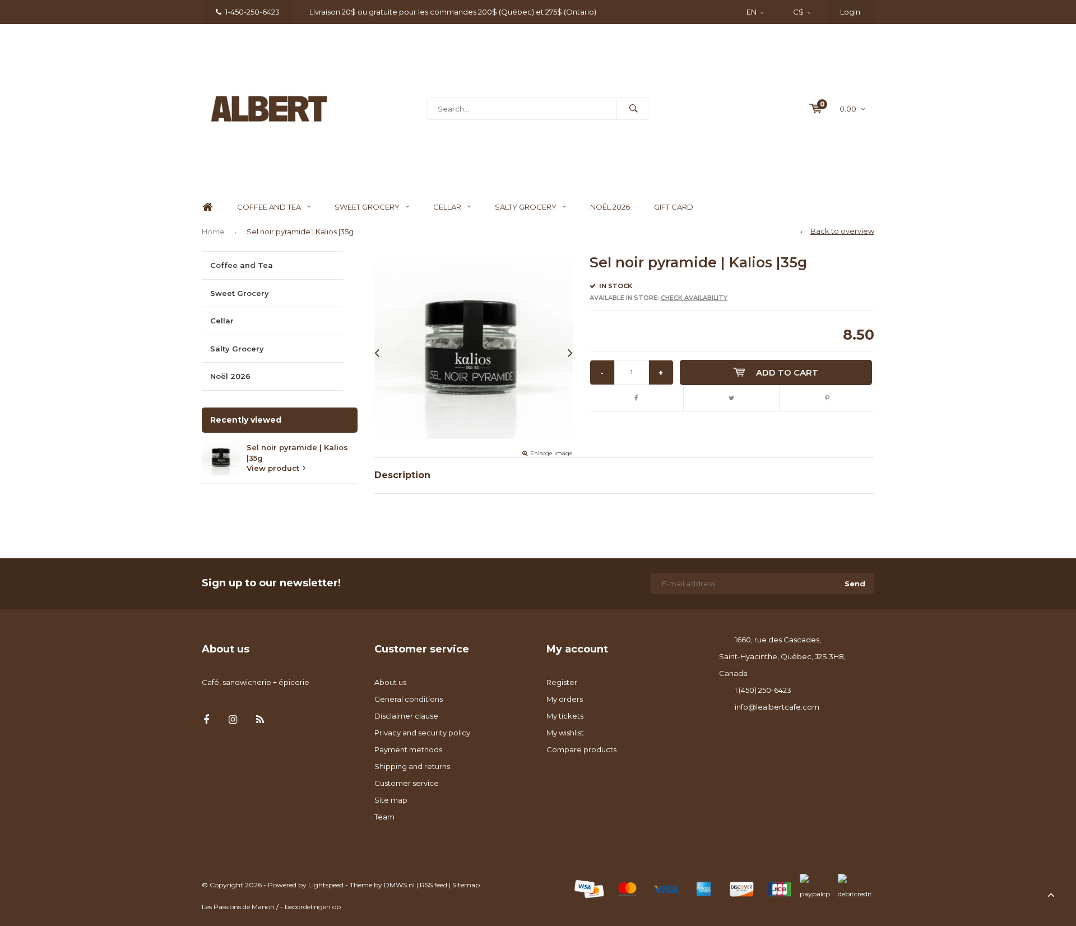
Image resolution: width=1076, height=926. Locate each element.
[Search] (633, 109)
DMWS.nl (399, 885)
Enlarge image (551, 453)
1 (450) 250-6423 (763, 690)
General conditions (408, 698)
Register (561, 682)
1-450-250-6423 (252, 11)
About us (390, 682)
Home (207, 207)
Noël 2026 (610, 206)
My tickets (564, 715)
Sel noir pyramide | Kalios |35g (300, 231)
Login (850, 11)
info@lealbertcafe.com (777, 706)
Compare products (581, 749)
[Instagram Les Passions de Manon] (232, 720)
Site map (390, 799)
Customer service (406, 783)
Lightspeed (326, 885)
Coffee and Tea (269, 206)
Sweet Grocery (367, 206)
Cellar (447, 206)
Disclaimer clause (406, 715)
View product (273, 468)
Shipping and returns (412, 766)
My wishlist (565, 732)
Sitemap (466, 885)
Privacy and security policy (422, 732)
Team (384, 816)
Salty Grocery (525, 206)
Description (402, 475)
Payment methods (408, 749)
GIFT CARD (673, 206)
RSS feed (433, 885)
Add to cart (787, 372)
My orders (564, 698)
